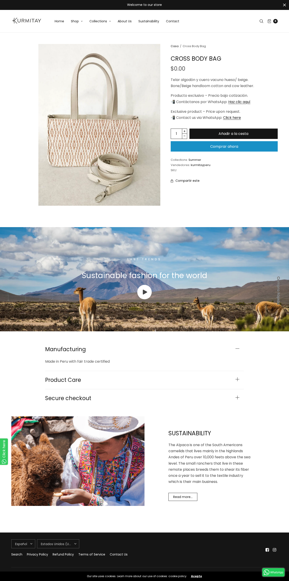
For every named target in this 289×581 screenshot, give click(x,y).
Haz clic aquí (239, 101)
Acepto (196, 576)
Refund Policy (63, 554)
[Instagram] (275, 550)
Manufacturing (65, 349)
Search (16, 554)
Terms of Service (91, 554)
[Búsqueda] (261, 21)
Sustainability (148, 21)
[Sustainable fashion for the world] (144, 298)
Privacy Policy (37, 554)
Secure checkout (68, 398)
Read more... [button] (183, 497)
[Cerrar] (284, 4)
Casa (175, 46)
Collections (98, 21)
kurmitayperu (200, 165)
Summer (195, 160)
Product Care (63, 380)
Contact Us (119, 554)
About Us (125, 21)
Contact (172, 21)
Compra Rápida (278, 290)
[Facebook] (267, 550)
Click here (232, 117)
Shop (75, 21)
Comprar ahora (224, 146)
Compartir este (187, 180)
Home (59, 21)
